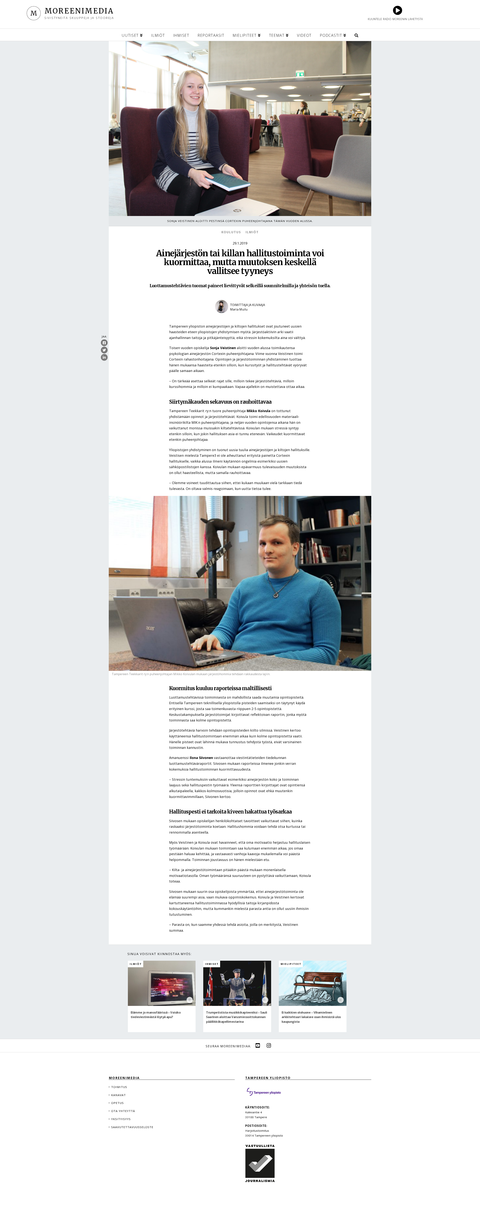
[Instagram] (269, 1045)
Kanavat (118, 1095)
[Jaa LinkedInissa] (104, 357)
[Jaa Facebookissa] (104, 343)
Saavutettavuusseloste (132, 1127)
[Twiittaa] (104, 350)
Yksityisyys (121, 1119)
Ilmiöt (252, 232)
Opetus (117, 1103)
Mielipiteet (291, 964)
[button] (356, 35)
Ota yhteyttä (123, 1111)
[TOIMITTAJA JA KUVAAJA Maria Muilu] (240, 316)
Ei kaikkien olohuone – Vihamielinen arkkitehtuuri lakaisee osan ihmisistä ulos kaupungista (311, 1017)
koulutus (231, 232)
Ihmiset (212, 964)
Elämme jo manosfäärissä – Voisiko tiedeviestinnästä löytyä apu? (156, 1014)
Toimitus (119, 1087)
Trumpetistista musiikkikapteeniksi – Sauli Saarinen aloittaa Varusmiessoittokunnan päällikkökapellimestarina (236, 1017)
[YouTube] (258, 1045)
